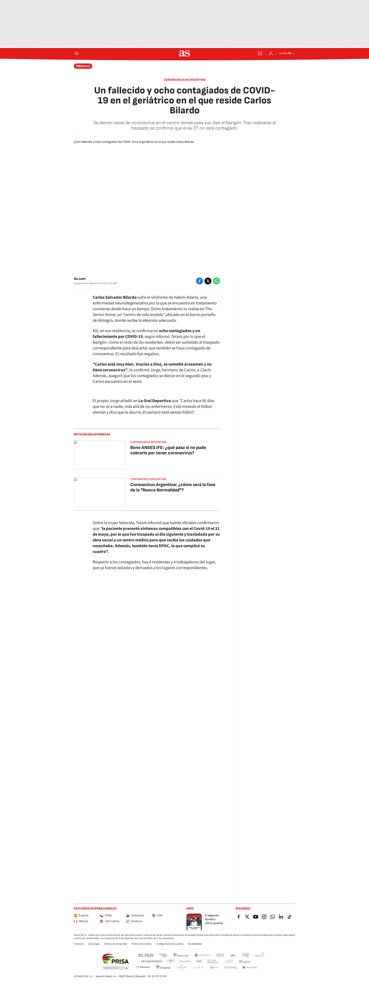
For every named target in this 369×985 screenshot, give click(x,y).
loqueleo (231, 967)
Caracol (259, 955)
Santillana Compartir (202, 955)
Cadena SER (220, 955)
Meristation (250, 967)
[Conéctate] (270, 53)
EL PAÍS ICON (197, 967)
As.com (80, 279)
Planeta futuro (229, 961)
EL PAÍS (145, 955)
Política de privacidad (115, 943)
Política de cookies (141, 943)
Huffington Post (151, 961)
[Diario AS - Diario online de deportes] (184, 53)
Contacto (79, 943)
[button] (115, 968)
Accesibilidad (195, 943)
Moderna (163, 967)
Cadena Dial (199, 961)
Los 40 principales (162, 955)
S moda (214, 967)
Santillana (181, 955)
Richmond (143, 967)
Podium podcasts (181, 967)
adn (245, 955)
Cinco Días (185, 961)
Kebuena (244, 961)
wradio (171, 961)
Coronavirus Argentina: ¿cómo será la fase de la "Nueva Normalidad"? (172, 487)
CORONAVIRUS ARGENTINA (148, 479)
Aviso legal (94, 943)
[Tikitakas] (83, 66)
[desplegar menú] (76, 53)
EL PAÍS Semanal (213, 961)
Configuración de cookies (169, 943)
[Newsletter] (260, 53)
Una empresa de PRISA (115, 959)
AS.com (233, 955)
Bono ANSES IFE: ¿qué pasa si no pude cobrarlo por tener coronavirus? (168, 450)
